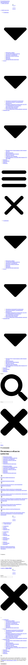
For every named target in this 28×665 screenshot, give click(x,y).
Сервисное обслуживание (11, 156)
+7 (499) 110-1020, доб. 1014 (17, 556)
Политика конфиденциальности (8, 477)
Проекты (5, 159)
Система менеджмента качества (13, 53)
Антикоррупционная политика (7, 481)
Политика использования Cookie (8, 547)
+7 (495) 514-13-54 (5, 10)
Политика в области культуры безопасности (10, 509)
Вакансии (8, 57)
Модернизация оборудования (12, 153)
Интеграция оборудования (12, 107)
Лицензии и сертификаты (11, 54)
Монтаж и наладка (10, 155)
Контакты (5, 163)
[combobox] (7, 402)
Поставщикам (6, 160)
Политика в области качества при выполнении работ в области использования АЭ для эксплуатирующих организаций (13, 513)
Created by (6, 568)
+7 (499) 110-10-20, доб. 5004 (15, 555)
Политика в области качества (12, 56)
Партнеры (8, 58)
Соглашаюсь (3, 663)
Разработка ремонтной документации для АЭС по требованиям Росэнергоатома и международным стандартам (16, 105)
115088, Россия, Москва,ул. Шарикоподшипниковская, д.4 (8, 551)
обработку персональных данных (9, 660)
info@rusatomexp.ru (5, 2)
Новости (5, 162)
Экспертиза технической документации (14, 100)
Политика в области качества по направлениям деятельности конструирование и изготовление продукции (14, 490)
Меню (2, 445)
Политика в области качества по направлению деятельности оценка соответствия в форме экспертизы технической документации (14, 499)
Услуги (4, 527)
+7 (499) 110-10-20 (5, 3)
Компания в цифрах (10, 52)
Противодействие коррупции (12, 59)
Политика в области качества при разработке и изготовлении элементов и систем (11, 505)
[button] (14, 192)
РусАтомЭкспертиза (5, 1)
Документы (3, 548)
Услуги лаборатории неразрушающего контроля (16, 109)
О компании (6, 526)
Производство (6, 529)
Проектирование (9, 152)
